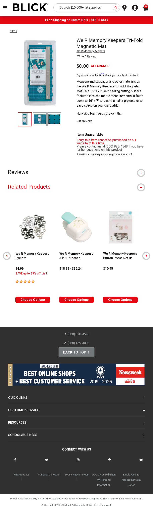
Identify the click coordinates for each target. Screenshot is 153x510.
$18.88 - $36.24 (70, 268)
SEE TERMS (99, 20)
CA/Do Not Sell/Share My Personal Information (103, 479)
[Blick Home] (31, 7)
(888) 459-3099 (78, 343)
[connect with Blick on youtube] (141, 462)
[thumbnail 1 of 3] (25, 119)
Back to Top (74, 352)
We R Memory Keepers (90, 51)
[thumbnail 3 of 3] (54, 119)
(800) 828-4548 (78, 334)
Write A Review (86, 56)
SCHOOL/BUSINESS (22, 435)
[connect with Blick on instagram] (78, 462)
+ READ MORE (84, 121)
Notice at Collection (49, 474)
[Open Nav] (5, 7)
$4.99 (20, 268)
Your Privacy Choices (76, 474)
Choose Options (33, 300)
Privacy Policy (21, 474)
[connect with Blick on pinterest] (110, 462)
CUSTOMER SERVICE (23, 410)
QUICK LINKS (17, 398)
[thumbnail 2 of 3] (40, 119)
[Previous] (7, 256)
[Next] (146, 256)
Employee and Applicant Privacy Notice (131, 479)
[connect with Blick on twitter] (47, 462)
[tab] (76, 172)
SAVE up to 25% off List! (31, 273)
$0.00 (82, 66)
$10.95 (108, 268)
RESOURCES (17, 422)
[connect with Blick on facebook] (15, 462)
